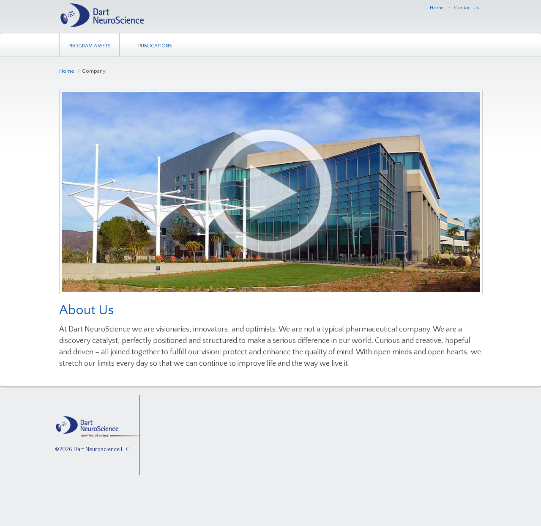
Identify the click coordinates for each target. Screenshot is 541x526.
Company (94, 71)
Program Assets (89, 46)
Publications (155, 46)
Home (437, 8)
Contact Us (466, 8)
